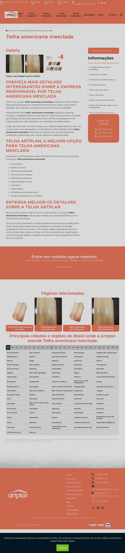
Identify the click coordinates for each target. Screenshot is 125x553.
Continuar (62, 548)
